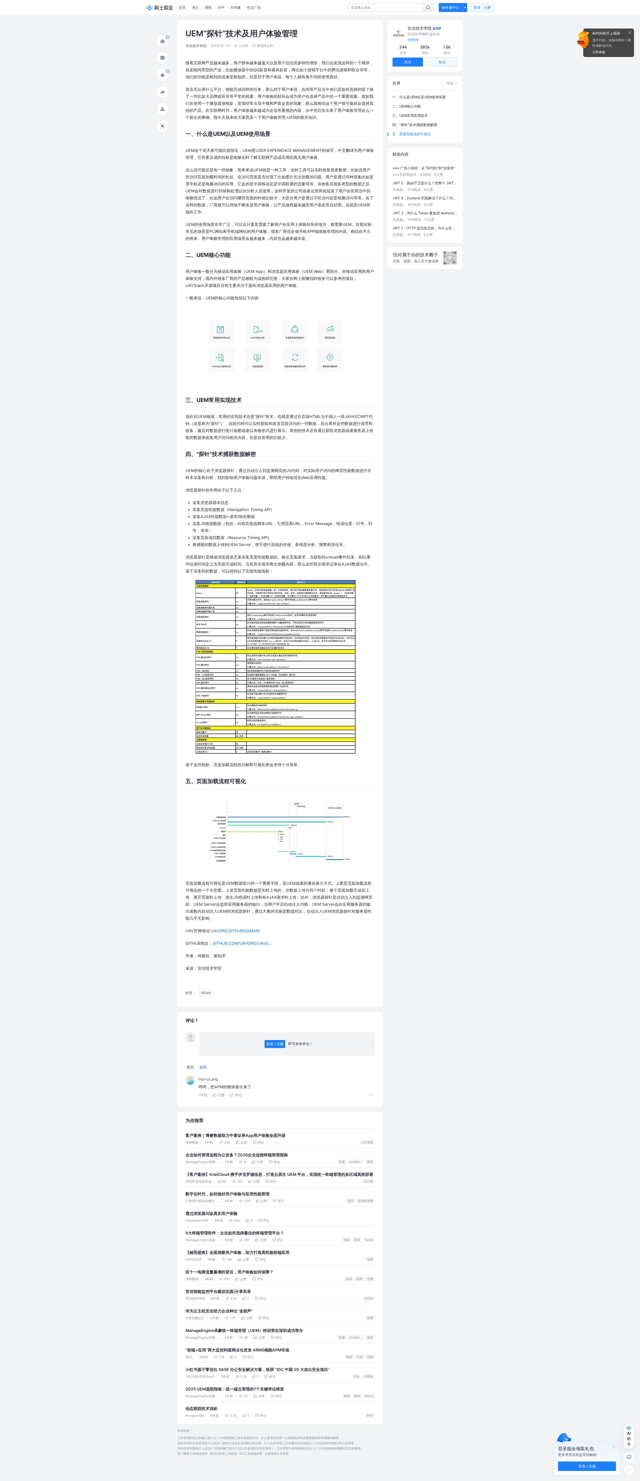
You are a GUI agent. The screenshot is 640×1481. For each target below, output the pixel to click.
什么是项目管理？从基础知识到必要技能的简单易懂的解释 (300, 1438)
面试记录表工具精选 (223, 1453)
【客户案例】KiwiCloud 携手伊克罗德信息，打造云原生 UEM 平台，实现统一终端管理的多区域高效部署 (279, 1174)
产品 (359, 1357)
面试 (370, 1162)
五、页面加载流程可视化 (411, 134)
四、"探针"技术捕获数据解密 (414, 125)
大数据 (368, 1376)
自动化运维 (365, 1201)
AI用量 (235, 7)
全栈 (370, 1279)
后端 (342, 1162)
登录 (482, 7)
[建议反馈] (629, 1457)
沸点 (195, 7)
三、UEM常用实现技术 (410, 115)
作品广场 (254, 7)
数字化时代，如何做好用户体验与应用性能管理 (228, 1194)
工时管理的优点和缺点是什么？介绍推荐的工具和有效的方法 (218, 1438)
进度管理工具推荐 (277, 1453)
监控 (351, 1201)
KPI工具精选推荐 (251, 1453)
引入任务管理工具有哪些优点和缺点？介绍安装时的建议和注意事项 (309, 1443)
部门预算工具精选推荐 (193, 1453)
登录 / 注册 (275, 1044)
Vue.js (368, 1240)
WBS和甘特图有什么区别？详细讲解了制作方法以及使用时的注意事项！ (226, 1448)
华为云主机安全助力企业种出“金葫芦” (219, 1311)
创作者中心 (450, 7)
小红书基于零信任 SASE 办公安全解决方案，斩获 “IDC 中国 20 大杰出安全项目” (258, 1369)
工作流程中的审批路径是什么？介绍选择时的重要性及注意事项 (319, 1448)
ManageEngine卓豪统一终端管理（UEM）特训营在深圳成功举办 (244, 1330)
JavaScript (356, 1162)
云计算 (368, 1181)
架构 (359, 1279)
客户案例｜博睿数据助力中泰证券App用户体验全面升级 (236, 1135)
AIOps (369, 1298)
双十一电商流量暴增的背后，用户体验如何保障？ (230, 1272)
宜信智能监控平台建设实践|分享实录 (218, 1291)
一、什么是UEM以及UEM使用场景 (419, 97)
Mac (370, 1415)
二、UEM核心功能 (406, 106)
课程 (208, 7)
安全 (357, 1376)
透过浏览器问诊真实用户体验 (212, 1213)
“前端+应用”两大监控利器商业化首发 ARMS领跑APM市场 (237, 1350)
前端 (370, 1318)
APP (221, 7)
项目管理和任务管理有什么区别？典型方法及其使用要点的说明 (220, 1443)
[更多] (629, 1470)
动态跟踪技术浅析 (202, 1408)
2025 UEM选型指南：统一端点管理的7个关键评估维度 (235, 1389)
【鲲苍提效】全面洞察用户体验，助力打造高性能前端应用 (238, 1252)
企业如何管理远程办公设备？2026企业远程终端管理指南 (237, 1155)
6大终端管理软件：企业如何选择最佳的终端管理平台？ (235, 1233)
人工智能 (367, 1142)
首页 (182, 7)
